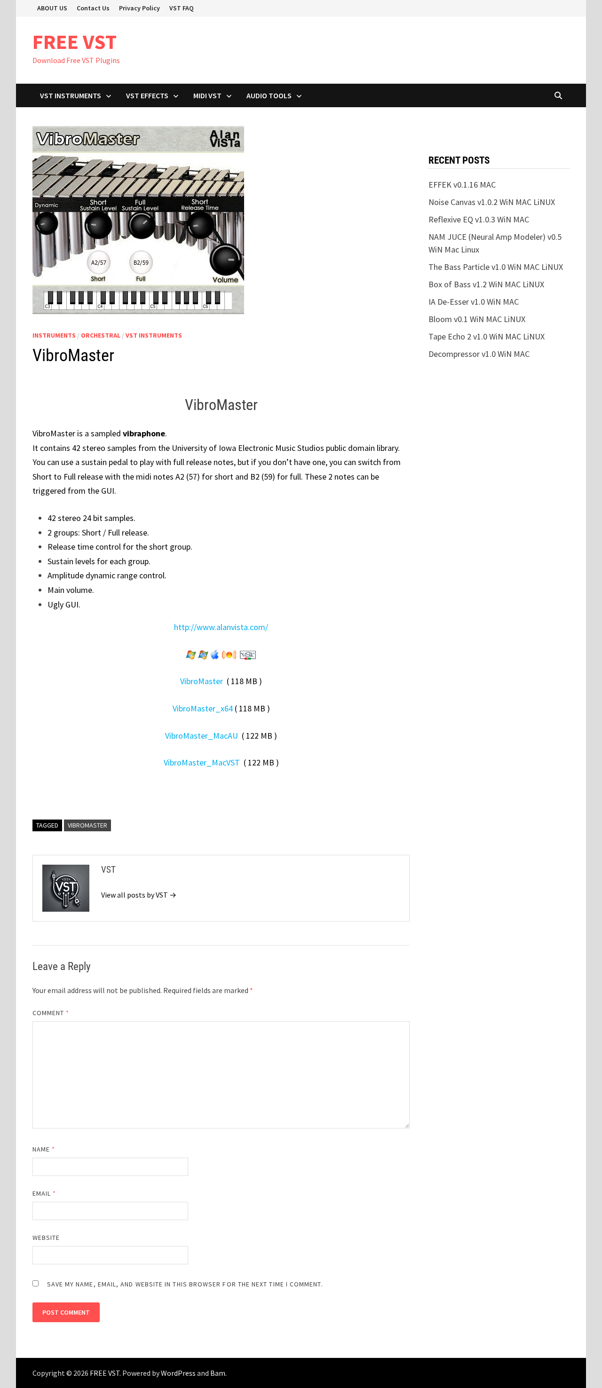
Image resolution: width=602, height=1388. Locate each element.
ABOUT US (52, 8)
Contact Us (93, 8)
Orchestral (100, 335)
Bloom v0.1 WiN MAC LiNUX (476, 319)
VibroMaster (201, 681)
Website (46, 1237)
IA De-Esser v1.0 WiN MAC (473, 301)
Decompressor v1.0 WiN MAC (479, 353)
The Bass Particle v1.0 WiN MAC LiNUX (495, 266)
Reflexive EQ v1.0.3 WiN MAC (478, 219)
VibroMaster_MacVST (202, 762)
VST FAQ (181, 8)
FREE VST (74, 42)
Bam (217, 1373)
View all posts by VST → (138, 894)
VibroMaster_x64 (203, 708)
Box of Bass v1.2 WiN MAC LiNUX (486, 284)
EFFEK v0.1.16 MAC (462, 184)
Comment (51, 1013)
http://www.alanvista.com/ (221, 627)
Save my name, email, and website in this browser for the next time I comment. (185, 1284)
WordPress (178, 1373)
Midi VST (207, 95)
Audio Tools (269, 95)
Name (43, 1149)
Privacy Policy (139, 8)
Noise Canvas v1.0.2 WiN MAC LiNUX (491, 202)
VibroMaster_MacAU (201, 735)
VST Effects (147, 95)
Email (44, 1193)
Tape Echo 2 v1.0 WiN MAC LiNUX (486, 336)
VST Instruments (70, 95)
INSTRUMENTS (54, 335)
